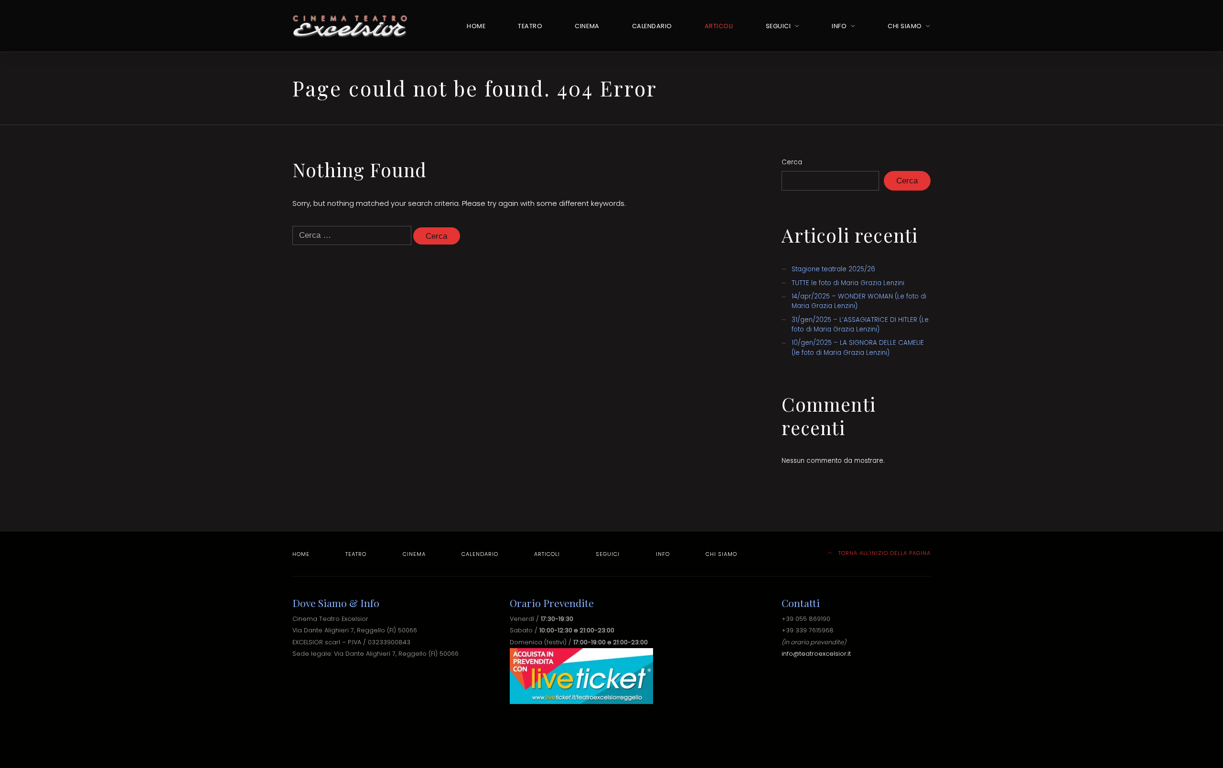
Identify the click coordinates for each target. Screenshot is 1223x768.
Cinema (587, 26)
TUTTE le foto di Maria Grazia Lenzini (848, 283)
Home (476, 26)
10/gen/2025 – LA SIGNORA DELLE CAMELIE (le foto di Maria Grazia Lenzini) (858, 347)
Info (839, 26)
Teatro (530, 26)
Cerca (792, 162)
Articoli (719, 26)
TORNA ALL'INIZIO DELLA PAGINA (884, 553)
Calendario (652, 26)
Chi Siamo (905, 26)
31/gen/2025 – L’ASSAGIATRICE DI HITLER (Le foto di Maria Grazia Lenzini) (860, 324)
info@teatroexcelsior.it (816, 654)
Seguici (778, 26)
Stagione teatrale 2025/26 (833, 269)
